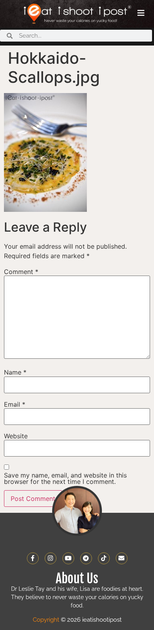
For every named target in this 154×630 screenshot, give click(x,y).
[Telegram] (86, 558)
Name (15, 372)
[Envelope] (122, 558)
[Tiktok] (104, 558)
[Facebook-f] (33, 558)
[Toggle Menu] (141, 13)
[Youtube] (68, 558)
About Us (77, 578)
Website (16, 436)
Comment (21, 271)
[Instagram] (50, 558)
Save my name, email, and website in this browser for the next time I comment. (65, 478)
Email (14, 404)
